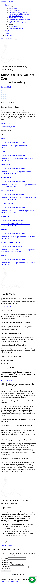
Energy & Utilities (14, 10)
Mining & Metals (14, 21)
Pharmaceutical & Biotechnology (19, 14)
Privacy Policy (15, 581)
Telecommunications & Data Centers (20, 23)
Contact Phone (5, 568)
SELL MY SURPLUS (8, 39)
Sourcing (7, 34)
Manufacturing (13, 8)
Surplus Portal (9, 35)
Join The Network (6, 380)
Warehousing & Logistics (16, 17)
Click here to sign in (7, 545)
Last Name (4, 560)
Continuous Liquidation (16, 28)
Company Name (6, 562)
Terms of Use (5, 581)
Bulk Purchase (13, 26)
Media (7, 30)
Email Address (5, 566)
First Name (4, 558)
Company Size (5, 564)
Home (7, 5)
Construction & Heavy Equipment (19, 19)
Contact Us (8, 32)
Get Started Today (6, 87)
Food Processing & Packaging (18, 12)
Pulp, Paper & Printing (16, 16)
